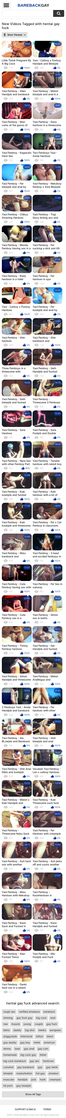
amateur (53, 1073)
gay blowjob (23, 1085)
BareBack (33, 5)
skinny (7, 1048)
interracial (26, 1036)
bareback (49, 1011)
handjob (22, 1079)
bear (17, 1048)
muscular (8, 1079)
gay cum (43, 1048)
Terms (47, 1109)
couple (39, 1023)
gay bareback (25, 1067)
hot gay (40, 1073)
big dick (30, 1030)
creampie (54, 1079)
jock (33, 1079)
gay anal (29, 1048)
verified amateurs (29, 1011)
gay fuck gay (24, 1017)
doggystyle (10, 1036)
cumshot (8, 1067)
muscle (15, 1023)
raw (5, 1023)
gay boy (25, 1042)
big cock (41, 1017)
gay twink (52, 1067)
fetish (43, 1054)
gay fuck (51, 1023)
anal (52, 1017)
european (55, 1030)
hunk (43, 1079)
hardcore (48, 1060)
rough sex (9, 1011)
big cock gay (28, 1054)
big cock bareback (14, 1060)
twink (37, 1042)
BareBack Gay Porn (29, 1114)
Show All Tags (33, 1094)
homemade (10, 1054)
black (50, 1036)
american (49, 1042)
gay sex (34, 1060)
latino (6, 1030)
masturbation (24, 1073)
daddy (17, 1030)
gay (40, 1067)
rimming (8, 1017)
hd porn (8, 1085)
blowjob (8, 1073)
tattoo (39, 1036)
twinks (42, 1030)
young (27, 1023)
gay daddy (9, 1042)
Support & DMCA (25, 1109)
